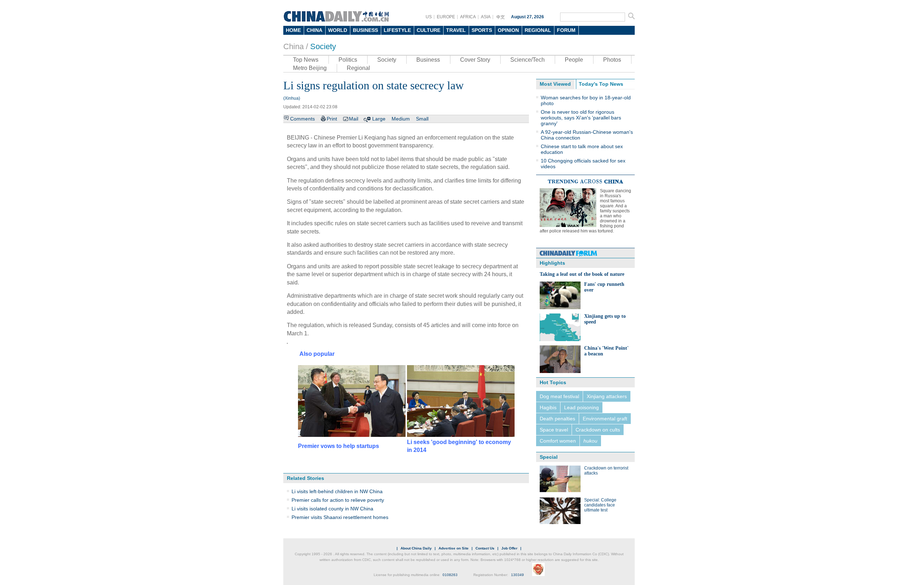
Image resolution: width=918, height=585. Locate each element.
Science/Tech (527, 60)
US (429, 16)
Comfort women (558, 441)
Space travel (554, 430)
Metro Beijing (310, 68)
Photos (612, 60)
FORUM (566, 30)
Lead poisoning (581, 407)
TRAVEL (456, 30)
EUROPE (446, 16)
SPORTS (482, 30)
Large (378, 119)
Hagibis (548, 407)
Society (323, 46)
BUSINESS (365, 30)
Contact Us (485, 548)
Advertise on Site (454, 548)
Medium (401, 119)
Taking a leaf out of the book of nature (582, 274)
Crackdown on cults (598, 430)
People (574, 60)
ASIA (486, 16)
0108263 (450, 575)
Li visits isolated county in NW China (332, 508)
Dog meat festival (559, 396)
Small (422, 119)
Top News (305, 60)
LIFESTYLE (397, 30)
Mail (353, 119)
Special (549, 457)
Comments (302, 119)
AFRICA (468, 16)
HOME (293, 30)
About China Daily (416, 548)
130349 (517, 575)
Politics (348, 60)
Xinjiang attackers (607, 396)
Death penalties (557, 418)
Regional (358, 68)
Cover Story (475, 60)
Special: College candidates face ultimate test (600, 505)
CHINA (314, 30)
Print (332, 119)
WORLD (337, 30)
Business (428, 60)
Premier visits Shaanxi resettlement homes (340, 517)
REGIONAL (538, 30)
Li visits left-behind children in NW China (337, 491)
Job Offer (509, 548)
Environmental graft (605, 418)
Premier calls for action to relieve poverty (338, 500)
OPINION (508, 30)
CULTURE (428, 30)
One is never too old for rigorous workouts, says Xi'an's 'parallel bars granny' (581, 117)
